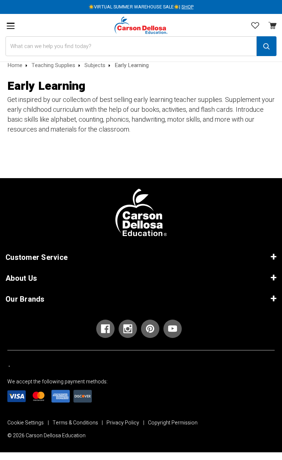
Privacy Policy (122, 423)
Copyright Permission (173, 423)
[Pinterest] (150, 329)
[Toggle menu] (10, 26)
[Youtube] (172, 329)
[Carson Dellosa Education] (141, 25)
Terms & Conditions (75, 423)
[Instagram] (128, 329)
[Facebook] (105, 329)
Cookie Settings (25, 423)
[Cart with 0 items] (255, 26)
